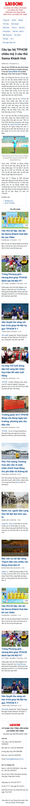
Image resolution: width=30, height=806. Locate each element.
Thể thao (6, 24)
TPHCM (23, 99)
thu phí (18, 482)
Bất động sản (7, 35)
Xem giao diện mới (9, 42)
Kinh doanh (15, 24)
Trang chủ (6, 20)
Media (20, 20)
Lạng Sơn (5, 524)
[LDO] (15, 220)
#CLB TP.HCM (9, 203)
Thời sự (14, 27)
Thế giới (5, 39)
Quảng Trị (5, 572)
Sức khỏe (17, 35)
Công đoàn (6, 31)
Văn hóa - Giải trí (18, 31)
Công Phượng (21, 289)
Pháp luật (6, 27)
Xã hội (14, 20)
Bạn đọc (22, 27)
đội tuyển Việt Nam (14, 124)
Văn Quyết (5, 335)
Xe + (12, 39)
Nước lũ (12, 524)
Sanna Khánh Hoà (14, 72)
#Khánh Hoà (9, 201)
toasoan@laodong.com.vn (15, 759)
